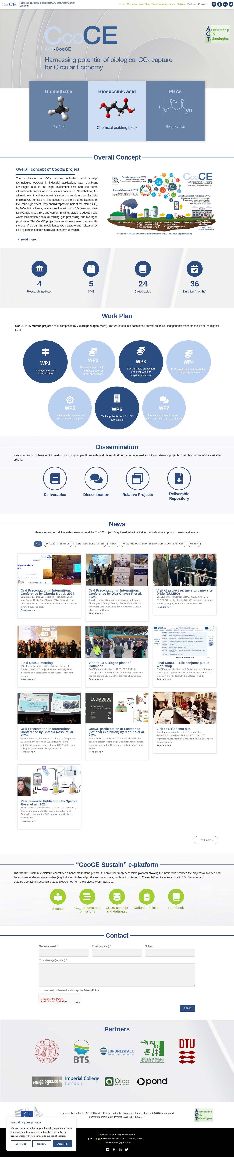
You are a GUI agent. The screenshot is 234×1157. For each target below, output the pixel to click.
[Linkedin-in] (225, 4)
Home (122, 4)
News (172, 4)
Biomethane (58, 91)
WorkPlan (144, 4)
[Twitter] (231, 4)
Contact (202, 4)
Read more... (29, 239)
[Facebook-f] (219, 4)
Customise (21, 1144)
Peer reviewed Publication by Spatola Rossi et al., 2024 (49, 802)
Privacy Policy (91, 990)
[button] (115, 239)
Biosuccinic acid (117, 91)
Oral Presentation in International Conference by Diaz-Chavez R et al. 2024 (115, 594)
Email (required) (101, 946)
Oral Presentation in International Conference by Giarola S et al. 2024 (47, 592)
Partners (191, 4)
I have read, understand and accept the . (70, 990)
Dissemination (159, 4)
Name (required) (48, 946)
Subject (149, 946)
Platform (181, 4)
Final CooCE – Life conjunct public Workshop (182, 664)
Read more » (28, 610)
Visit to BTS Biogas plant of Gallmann (110, 664)
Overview (132, 4)
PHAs (175, 91)
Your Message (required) (52, 960)
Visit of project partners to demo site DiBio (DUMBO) (184, 592)
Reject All (41, 1144)
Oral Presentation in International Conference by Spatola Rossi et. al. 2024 (47, 732)
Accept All (62, 1144)
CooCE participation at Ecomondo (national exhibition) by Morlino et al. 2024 (117, 732)
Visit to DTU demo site (173, 729)
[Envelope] (214, 4)
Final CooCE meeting (37, 663)
